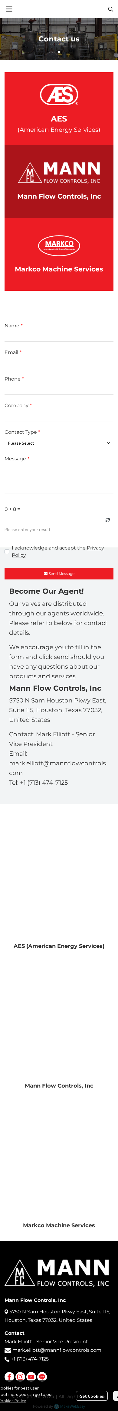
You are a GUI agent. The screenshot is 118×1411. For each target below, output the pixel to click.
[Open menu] (9, 9)
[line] (42, 1377)
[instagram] (20, 1377)
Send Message (61, 573)
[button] (111, 9)
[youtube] (31, 1377)
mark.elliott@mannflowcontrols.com (56, 1350)
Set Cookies (92, 1396)
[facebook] (9, 1377)
